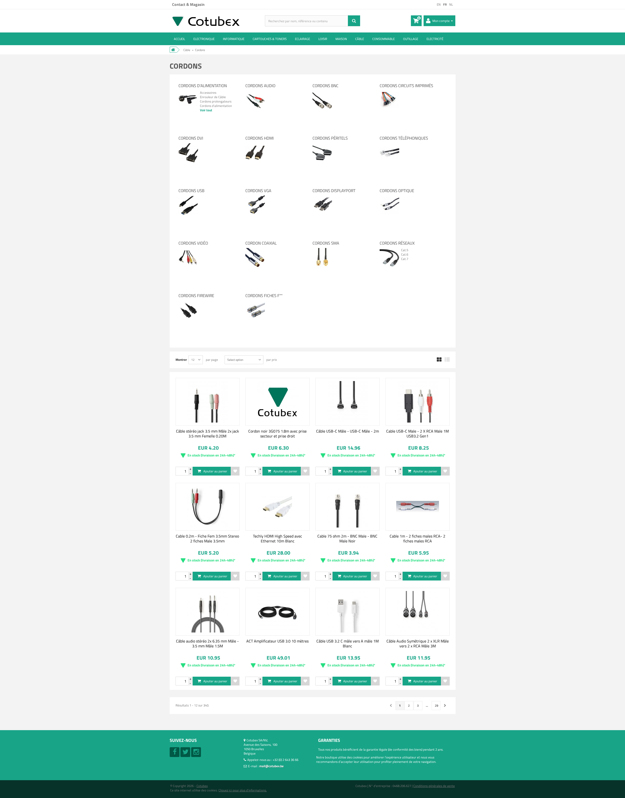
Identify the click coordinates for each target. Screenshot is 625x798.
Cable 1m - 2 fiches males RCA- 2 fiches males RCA (417, 538)
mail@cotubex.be (271, 766)
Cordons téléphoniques (404, 138)
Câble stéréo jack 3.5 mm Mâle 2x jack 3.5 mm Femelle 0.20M (207, 433)
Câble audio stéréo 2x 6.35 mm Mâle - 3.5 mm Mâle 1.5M (207, 643)
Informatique (233, 38)
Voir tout (206, 110)
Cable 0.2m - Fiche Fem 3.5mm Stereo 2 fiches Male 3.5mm (207, 538)
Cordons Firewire (196, 295)
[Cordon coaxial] (255, 250)
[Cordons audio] (255, 92)
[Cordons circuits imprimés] (389, 92)
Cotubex (202, 785)
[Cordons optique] (389, 197)
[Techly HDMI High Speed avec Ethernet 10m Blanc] (277, 506)
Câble (359, 38)
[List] (447, 359)
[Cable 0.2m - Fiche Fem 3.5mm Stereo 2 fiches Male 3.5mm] (208, 506)
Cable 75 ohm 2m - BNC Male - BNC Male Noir (347, 538)
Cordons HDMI (259, 138)
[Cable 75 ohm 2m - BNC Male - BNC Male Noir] (347, 506)
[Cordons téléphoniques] (389, 145)
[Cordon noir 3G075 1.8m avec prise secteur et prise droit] (277, 401)
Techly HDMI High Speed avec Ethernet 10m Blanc (277, 538)
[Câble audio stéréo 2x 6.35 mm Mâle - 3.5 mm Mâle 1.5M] (208, 611)
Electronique (204, 38)
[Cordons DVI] (188, 145)
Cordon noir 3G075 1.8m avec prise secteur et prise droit (277, 433)
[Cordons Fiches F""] (255, 302)
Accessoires (208, 92)
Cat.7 (404, 258)
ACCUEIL (179, 38)
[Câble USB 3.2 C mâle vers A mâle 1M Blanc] (347, 611)
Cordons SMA (325, 243)
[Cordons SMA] (322, 250)
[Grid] (439, 359)
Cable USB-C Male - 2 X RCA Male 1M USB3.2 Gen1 (417, 433)
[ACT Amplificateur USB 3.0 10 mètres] (277, 611)
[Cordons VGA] (255, 197)
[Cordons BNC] (322, 92)
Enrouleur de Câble (213, 96)
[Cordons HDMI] (255, 145)
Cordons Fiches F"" (263, 295)
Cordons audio (260, 86)
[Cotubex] (217, 20)
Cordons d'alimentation (202, 86)
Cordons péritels (330, 138)
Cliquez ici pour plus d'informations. (243, 790)
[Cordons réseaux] (389, 250)
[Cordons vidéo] (188, 250)
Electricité (435, 38)
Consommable (383, 38)
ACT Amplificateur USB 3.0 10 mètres (277, 641)
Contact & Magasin (188, 4)
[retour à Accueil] (173, 50)
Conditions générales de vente (434, 785)
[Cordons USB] (188, 197)
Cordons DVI (190, 138)
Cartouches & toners (270, 38)
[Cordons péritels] (322, 145)
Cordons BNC (325, 86)
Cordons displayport (333, 190)
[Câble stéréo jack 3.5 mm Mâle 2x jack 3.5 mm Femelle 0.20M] (208, 401)
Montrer (181, 359)
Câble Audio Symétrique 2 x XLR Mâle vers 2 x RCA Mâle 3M (417, 643)
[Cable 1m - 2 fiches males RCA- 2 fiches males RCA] (417, 506)
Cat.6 (404, 254)
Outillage (410, 38)
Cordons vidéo (193, 243)
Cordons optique (397, 190)
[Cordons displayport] (322, 197)
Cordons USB (191, 190)
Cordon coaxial (261, 243)
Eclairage (302, 38)
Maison (341, 38)
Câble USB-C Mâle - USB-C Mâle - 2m (347, 431)
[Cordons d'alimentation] (188, 92)
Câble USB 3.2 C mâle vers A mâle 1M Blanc (347, 643)
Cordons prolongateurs (215, 101)
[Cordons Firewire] (188, 302)
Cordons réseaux (397, 243)
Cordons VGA (258, 190)
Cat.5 (404, 250)
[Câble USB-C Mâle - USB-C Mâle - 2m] (347, 401)
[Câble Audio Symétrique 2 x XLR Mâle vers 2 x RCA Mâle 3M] (417, 611)
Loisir (322, 38)
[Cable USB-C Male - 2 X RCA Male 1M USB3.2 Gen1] (417, 401)
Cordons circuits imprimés (406, 86)
